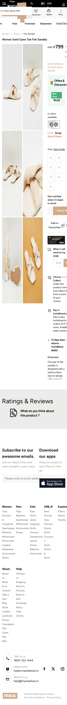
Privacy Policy (54, 697)
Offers (61, 511)
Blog (4, 603)
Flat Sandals (29, 34)
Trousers (48, 536)
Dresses (34, 532)
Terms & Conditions (34, 697)
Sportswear (8, 528)
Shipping (20, 582)
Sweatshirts (36, 536)
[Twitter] (53, 669)
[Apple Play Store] (52, 483)
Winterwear (8, 536)
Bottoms (6, 532)
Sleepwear (8, 549)
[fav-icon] (36, 12)
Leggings (35, 524)
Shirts (33, 515)
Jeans (33, 519)
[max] (11, 696)
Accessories (8, 553)
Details (56, 238)
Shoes (16, 34)
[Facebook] (44, 669)
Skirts (33, 528)
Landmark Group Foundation (8, 620)
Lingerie (6, 545)
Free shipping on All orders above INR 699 (55, 67)
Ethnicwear (8, 540)
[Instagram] (63, 669)
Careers (6, 590)
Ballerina (34, 549)
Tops (4, 511)
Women (5, 34)
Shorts (47, 528)
